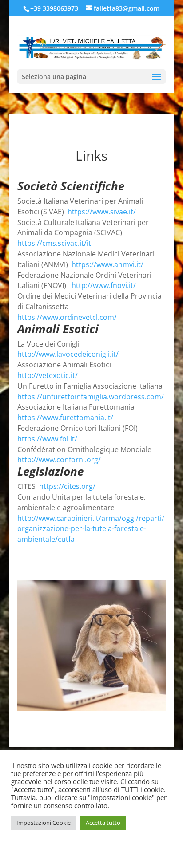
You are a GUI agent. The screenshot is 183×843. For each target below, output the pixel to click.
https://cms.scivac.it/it (54, 243)
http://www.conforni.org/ (59, 460)
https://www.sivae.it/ (102, 212)
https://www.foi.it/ (47, 439)
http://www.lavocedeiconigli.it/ (68, 354)
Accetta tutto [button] (103, 823)
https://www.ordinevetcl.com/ (67, 317)
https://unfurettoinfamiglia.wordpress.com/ (90, 397)
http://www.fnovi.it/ (104, 285)
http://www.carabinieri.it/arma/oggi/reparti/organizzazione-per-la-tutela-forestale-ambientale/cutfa (90, 528)
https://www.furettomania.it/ (65, 417)
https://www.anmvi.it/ (107, 264)
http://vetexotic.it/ (47, 375)
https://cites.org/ (67, 486)
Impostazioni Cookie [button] (43, 823)
